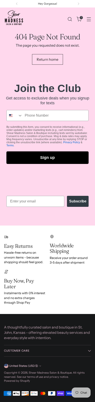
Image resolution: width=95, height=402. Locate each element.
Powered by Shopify (17, 380)
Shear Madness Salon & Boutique (50, 372)
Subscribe (77, 201)
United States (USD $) (23, 365)
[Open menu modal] (88, 19)
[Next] (78, 3)
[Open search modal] (69, 19)
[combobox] (15, 115)
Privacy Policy (71, 142)
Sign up (47, 157)
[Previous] (17, 3)
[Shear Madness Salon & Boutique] (14, 19)
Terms (10, 145)
